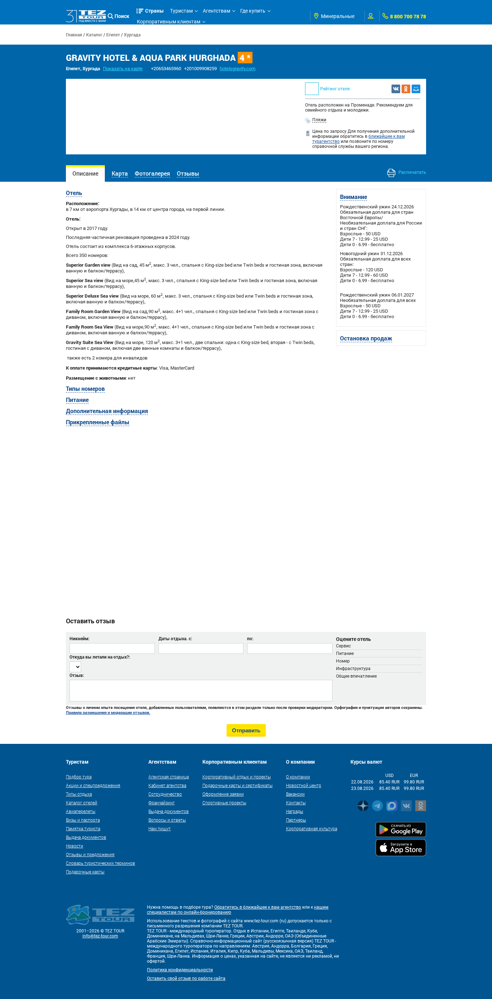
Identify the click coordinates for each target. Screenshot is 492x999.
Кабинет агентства (167, 785)
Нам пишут (159, 828)
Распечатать (411, 172)
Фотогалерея (152, 173)
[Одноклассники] (406, 89)
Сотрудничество (165, 794)
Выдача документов (86, 837)
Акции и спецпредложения (93, 785)
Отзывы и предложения (90, 854)
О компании (298, 776)
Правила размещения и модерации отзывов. (108, 712)
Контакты (296, 802)
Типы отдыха (79, 794)
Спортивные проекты (224, 802)
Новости (74, 846)
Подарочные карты (85, 871)
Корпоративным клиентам (168, 21)
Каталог (94, 34)
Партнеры (296, 820)
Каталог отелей (81, 802)
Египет (113, 34)
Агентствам (216, 11)
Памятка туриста (83, 828)
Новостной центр (303, 785)
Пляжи (319, 119)
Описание (85, 173)
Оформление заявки (223, 794)
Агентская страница (168, 776)
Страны (154, 10)
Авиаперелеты (80, 811)
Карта (120, 173)
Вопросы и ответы (167, 820)
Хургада (132, 34)
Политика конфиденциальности (180, 969)
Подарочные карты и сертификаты (237, 785)
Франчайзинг (161, 802)
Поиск (122, 16)
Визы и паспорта (83, 820)
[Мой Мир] (416, 89)
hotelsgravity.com (237, 68)
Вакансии (295, 794)
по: (250, 638)
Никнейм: (79, 638)
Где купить (252, 11)
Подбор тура (78, 776)
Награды (294, 811)
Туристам (181, 11)
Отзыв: (77, 675)
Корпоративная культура (311, 828)
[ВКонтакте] (396, 89)
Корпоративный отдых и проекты (236, 776)
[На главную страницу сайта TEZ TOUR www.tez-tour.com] (86, 16)
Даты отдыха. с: (175, 638)
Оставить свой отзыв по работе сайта (186, 978)
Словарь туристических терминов (100, 863)
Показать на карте (123, 68)
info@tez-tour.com (100, 936)
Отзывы (188, 173)
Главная (74, 34)
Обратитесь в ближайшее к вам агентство (257, 907)
